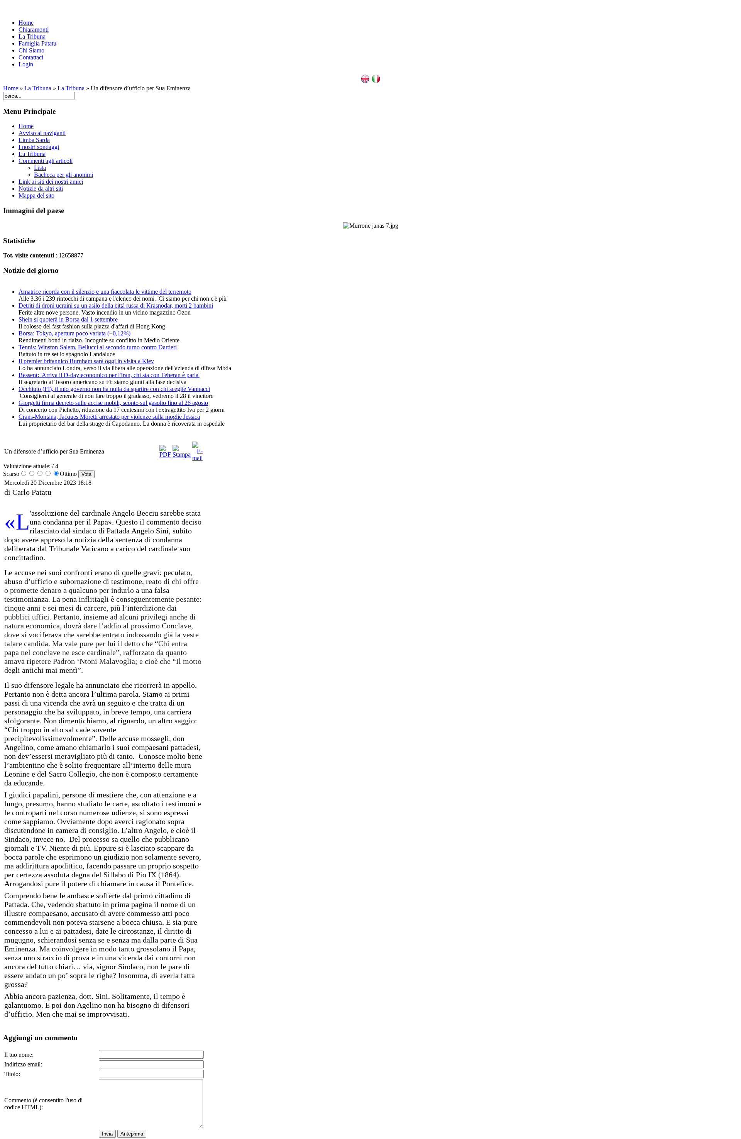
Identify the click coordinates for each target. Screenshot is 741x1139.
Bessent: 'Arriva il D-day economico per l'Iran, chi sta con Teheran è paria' (109, 375)
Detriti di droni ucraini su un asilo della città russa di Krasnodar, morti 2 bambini (116, 305)
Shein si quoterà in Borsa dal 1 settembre (68, 319)
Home (26, 22)
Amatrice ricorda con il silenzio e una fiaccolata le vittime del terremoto (105, 291)
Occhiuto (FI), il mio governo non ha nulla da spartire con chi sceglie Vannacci (114, 389)
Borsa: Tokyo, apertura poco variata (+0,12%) (74, 333)
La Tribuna (32, 36)
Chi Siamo (31, 50)
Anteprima (131, 1134)
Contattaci (31, 57)
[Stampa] (182, 454)
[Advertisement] (245, 556)
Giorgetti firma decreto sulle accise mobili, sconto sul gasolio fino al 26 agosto (113, 402)
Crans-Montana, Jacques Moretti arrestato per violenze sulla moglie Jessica (109, 416)
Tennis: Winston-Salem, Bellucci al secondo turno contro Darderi (98, 347)
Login (26, 64)
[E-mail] (197, 458)
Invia (107, 1134)
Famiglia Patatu (37, 43)
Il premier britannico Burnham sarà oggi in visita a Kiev (86, 361)
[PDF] (165, 454)
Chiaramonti (34, 29)
